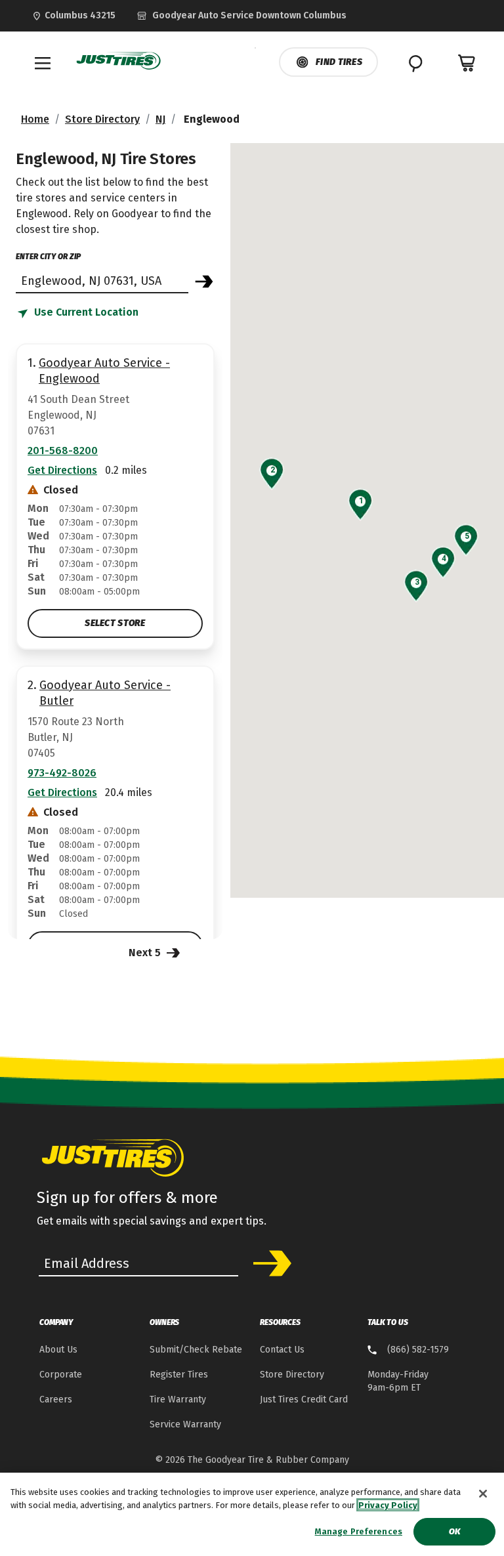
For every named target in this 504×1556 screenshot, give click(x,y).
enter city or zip (48, 256)
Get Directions (62, 470)
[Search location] (204, 281)
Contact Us (282, 1349)
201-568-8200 (63, 450)
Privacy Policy (387, 1505)
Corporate (60, 1374)
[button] (360, 500)
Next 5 (146, 952)
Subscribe (267, 1263)
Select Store (115, 623)
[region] (252, 1514)
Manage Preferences (358, 1531)
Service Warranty (185, 1424)
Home (35, 119)
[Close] (483, 1493)
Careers (55, 1399)
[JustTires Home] (118, 61)
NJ (160, 119)
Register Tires (179, 1374)
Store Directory (102, 119)
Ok (454, 1531)
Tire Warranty (178, 1399)
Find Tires (339, 62)
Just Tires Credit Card (304, 1399)
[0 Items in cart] (467, 63)
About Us (58, 1349)
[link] (241, 16)
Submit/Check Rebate (196, 1349)
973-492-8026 (62, 773)
